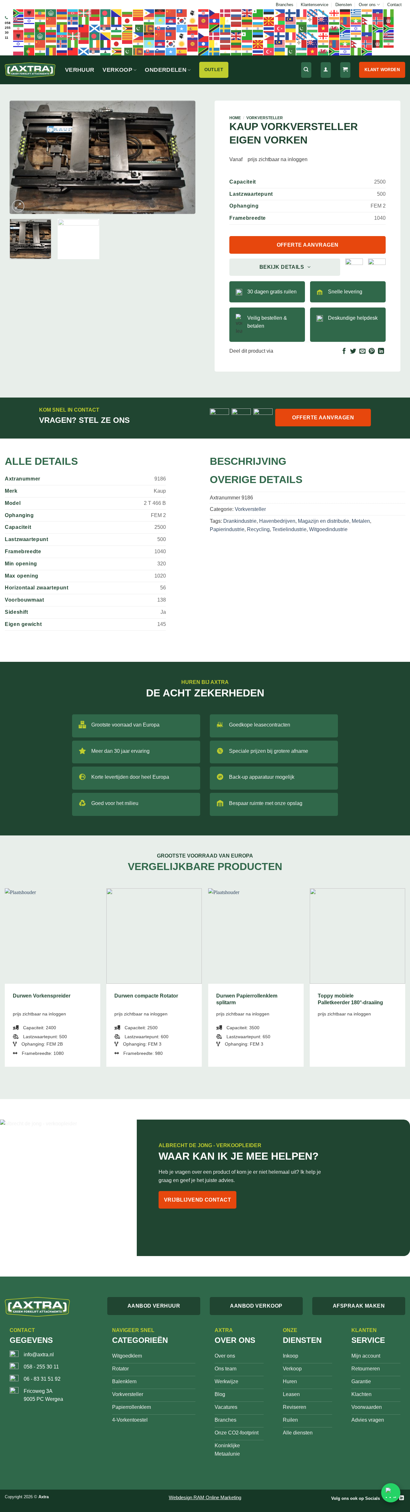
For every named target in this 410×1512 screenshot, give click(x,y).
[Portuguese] (40, 28)
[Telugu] (258, 28)
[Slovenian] (171, 28)
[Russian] (73, 28)
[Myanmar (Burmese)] (356, 20)
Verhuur (79, 70)
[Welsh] (334, 28)
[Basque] (83, 13)
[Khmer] (171, 20)
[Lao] (214, 20)
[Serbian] (105, 28)
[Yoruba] (367, 28)
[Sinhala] (149, 28)
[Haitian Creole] (378, 13)
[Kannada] (149, 20)
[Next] (183, 157)
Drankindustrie (240, 521)
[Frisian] (312, 13)
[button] (18, 206)
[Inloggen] (326, 70)
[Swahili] (214, 28)
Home (235, 118)
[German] (345, 13)
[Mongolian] (345, 20)
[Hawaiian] (18, 20)
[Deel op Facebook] (344, 351)
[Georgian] (334, 13)
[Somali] (181, 28)
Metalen (361, 521)
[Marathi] (334, 20)
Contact (394, 4)
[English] (247, 13)
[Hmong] (51, 20)
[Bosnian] (116, 13)
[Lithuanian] (247, 20)
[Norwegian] (378, 20)
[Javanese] (138, 20)
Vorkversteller (264, 118)
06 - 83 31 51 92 (42, 1379)
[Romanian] (62, 28)
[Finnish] (290, 13)
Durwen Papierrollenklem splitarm (246, 999)
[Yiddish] (356, 28)
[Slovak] (160, 28)
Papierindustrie (227, 529)
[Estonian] (269, 13)
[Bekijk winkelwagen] (345, 70)
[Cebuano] (149, 13)
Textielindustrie (289, 529)
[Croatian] (203, 13)
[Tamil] (247, 28)
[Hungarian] (62, 20)
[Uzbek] (312, 28)
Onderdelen (165, 70)
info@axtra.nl (39, 1354)
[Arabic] (51, 13)
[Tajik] (236, 28)
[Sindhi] (138, 28)
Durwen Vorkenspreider (41, 995)
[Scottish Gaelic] (94, 28)
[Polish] (29, 28)
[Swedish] (225, 28)
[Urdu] (301, 28)
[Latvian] (236, 20)
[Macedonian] (269, 20)
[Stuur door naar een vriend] (362, 351)
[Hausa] (388, 13)
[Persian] (18, 28)
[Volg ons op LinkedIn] (401, 1498)
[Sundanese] (203, 28)
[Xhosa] (345, 28)
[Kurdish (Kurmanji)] (192, 20)
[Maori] (323, 20)
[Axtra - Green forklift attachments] (30, 70)
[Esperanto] (258, 13)
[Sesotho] (116, 28)
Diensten (343, 4)
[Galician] (323, 13)
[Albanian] (29, 13)
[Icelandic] (73, 20)
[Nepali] (367, 20)
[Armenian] (62, 13)
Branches (284, 4)
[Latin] (225, 20)
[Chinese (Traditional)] (181, 13)
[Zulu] (378, 28)
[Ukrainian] (290, 28)
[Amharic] (40, 13)
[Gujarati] (367, 13)
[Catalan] (138, 13)
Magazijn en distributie (323, 521)
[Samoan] (83, 28)
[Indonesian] (94, 20)
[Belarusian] (94, 13)
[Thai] (269, 28)
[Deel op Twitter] (353, 351)
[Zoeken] (306, 70)
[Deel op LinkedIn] (381, 351)
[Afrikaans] (18, 13)
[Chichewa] (160, 13)
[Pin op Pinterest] (372, 351)
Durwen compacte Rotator (146, 995)
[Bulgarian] (127, 13)
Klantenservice (314, 4)
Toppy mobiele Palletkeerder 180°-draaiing (350, 999)
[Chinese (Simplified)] (171, 13)
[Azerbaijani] (73, 13)
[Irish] (105, 20)
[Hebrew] (29, 20)
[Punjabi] (51, 28)
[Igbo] (83, 20)
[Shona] (127, 28)
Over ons (367, 4)
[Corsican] (192, 13)
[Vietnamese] (323, 28)
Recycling (258, 529)
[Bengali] (105, 13)
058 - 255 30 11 (41, 1366)
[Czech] (214, 13)
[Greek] (356, 13)
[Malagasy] (280, 20)
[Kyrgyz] (203, 20)
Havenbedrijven (277, 521)
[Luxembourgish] (258, 20)
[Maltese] (312, 20)
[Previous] (21, 157)
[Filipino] (280, 13)
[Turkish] (280, 28)
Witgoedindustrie (328, 529)
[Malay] (290, 20)
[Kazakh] (160, 20)
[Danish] (225, 13)
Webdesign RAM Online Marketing (205, 1497)
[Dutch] (236, 13)
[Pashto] (388, 20)
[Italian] (116, 20)
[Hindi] (40, 20)
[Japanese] (127, 20)
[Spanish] (192, 28)
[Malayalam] (301, 20)
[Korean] (181, 20)
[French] (301, 13)
